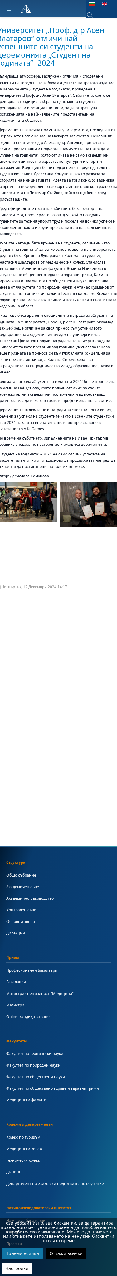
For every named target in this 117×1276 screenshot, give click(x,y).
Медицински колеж (24, 1148)
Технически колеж (23, 1160)
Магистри (15, 1005)
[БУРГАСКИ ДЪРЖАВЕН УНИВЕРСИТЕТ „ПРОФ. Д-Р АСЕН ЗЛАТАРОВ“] (26, 9)
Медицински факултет (27, 1100)
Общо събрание (21, 875)
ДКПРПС (14, 1172)
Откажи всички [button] (66, 1253)
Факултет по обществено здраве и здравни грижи (52, 1088)
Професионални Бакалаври (31, 970)
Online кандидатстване (28, 1016)
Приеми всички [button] (22, 1253)
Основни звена (20, 921)
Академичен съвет (23, 886)
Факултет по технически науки (34, 1053)
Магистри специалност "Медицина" (40, 993)
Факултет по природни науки (33, 1065)
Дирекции (15, 933)
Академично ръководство (30, 898)
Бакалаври (16, 982)
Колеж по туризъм (23, 1137)
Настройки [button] (16, 1268)
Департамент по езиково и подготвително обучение (55, 1183)
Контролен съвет (22, 910)
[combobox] (94, 15)
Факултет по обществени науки (35, 1076)
